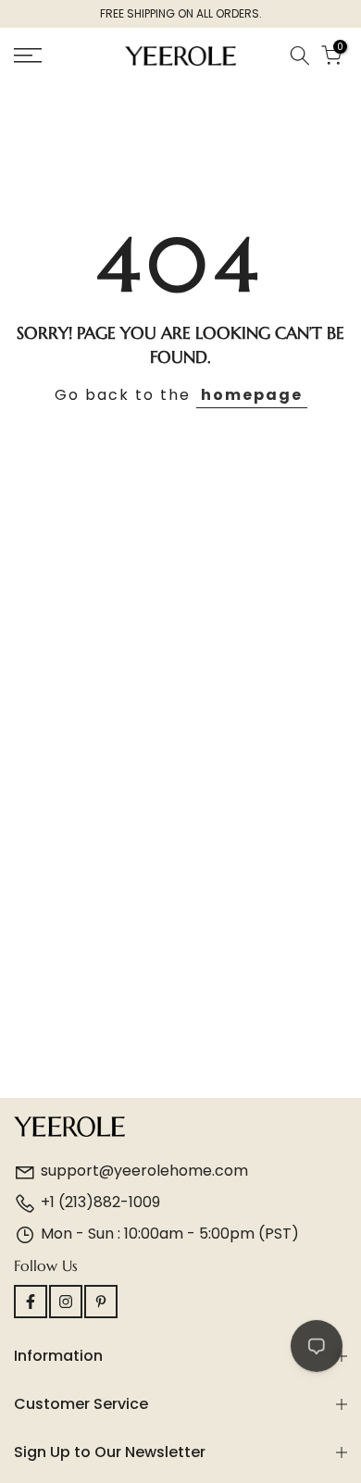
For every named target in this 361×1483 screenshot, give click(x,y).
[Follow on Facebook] (30, 1301)
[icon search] (300, 55)
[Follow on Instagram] (65, 1301)
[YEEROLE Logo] (180, 1128)
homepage (252, 394)
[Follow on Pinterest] (101, 1301)
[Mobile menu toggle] (50, 55)
